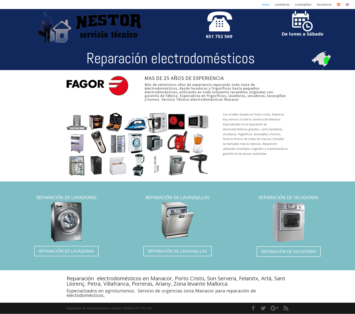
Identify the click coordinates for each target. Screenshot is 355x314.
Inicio (266, 4)
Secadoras (324, 4)
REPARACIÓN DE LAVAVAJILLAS (177, 251)
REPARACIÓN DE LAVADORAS (66, 251)
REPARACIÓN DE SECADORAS (288, 251)
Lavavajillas (303, 4)
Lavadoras (282, 4)
